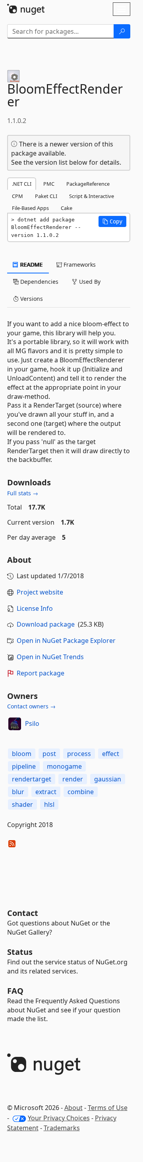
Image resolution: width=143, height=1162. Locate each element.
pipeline (24, 766)
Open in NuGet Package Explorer (66, 640)
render (72, 779)
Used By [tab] (88, 281)
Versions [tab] (31, 298)
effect (110, 753)
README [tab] (31, 264)
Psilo (32, 723)
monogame (64, 766)
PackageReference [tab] (88, 183)
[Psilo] (15, 724)
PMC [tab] (48, 183)
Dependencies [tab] (38, 281)
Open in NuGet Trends (50, 656)
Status (20, 952)
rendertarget (31, 779)
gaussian (107, 779)
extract (45, 791)
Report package (40, 673)
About (73, 1107)
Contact (22, 913)
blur (18, 791)
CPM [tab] (17, 196)
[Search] (122, 31)
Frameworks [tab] (79, 264)
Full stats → (22, 493)
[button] (112, 221)
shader (22, 804)
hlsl (49, 804)
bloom (21, 753)
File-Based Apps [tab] (30, 208)
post (49, 753)
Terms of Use (108, 1107)
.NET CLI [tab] (21, 183)
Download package (46, 624)
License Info (35, 608)
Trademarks (62, 1128)
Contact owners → (31, 706)
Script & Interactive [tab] (91, 196)
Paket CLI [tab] (46, 196)
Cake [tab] (66, 208)
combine (81, 791)
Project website (40, 592)
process (79, 753)
